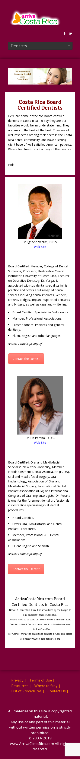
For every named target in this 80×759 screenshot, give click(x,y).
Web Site (40, 247)
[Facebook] (65, 33)
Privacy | (18, 680)
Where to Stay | (47, 685)
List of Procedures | (27, 691)
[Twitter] (70, 33)
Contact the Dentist (26, 359)
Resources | (21, 685)
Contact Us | (58, 691)
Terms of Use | (42, 680)
